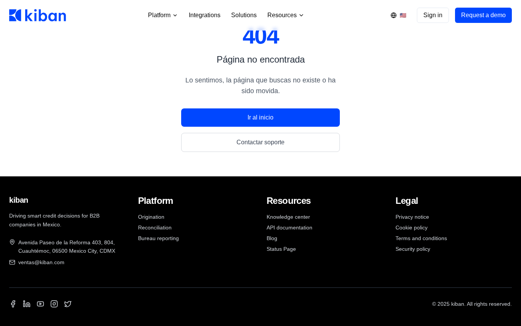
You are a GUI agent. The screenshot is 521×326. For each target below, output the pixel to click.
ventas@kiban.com (41, 262)
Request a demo (483, 15)
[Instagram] (54, 304)
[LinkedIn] (27, 304)
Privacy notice (412, 217)
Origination (151, 217)
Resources (282, 15)
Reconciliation (155, 227)
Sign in (432, 15)
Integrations (204, 15)
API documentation (289, 227)
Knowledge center (288, 217)
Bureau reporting (158, 238)
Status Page (281, 249)
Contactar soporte (260, 142)
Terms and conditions (421, 238)
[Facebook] (13, 304)
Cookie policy (412, 227)
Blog (272, 238)
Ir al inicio (260, 117)
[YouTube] (40, 304)
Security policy (413, 249)
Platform (159, 15)
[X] (68, 304)
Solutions (244, 15)
